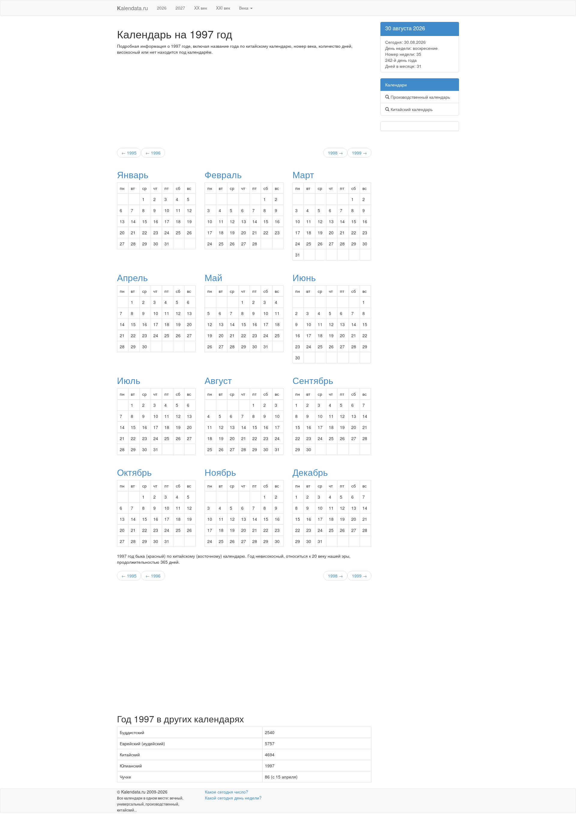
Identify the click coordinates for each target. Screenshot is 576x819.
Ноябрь (220, 472)
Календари (396, 85)
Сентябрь (312, 380)
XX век (200, 8)
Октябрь (134, 472)
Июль (128, 380)
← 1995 (129, 153)
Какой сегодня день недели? (233, 798)
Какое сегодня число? (226, 792)
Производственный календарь (419, 97)
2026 (161, 8)
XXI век (223, 8)
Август (218, 380)
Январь (132, 174)
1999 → (359, 153)
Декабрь (310, 472)
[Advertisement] (244, 100)
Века (244, 8)
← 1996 (153, 153)
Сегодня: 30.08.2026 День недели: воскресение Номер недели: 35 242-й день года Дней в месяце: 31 (411, 54)
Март (303, 174)
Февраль (223, 174)
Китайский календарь (411, 109)
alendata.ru (132, 8)
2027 (180, 8)
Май (213, 277)
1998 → (335, 153)
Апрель (132, 277)
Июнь (304, 277)
